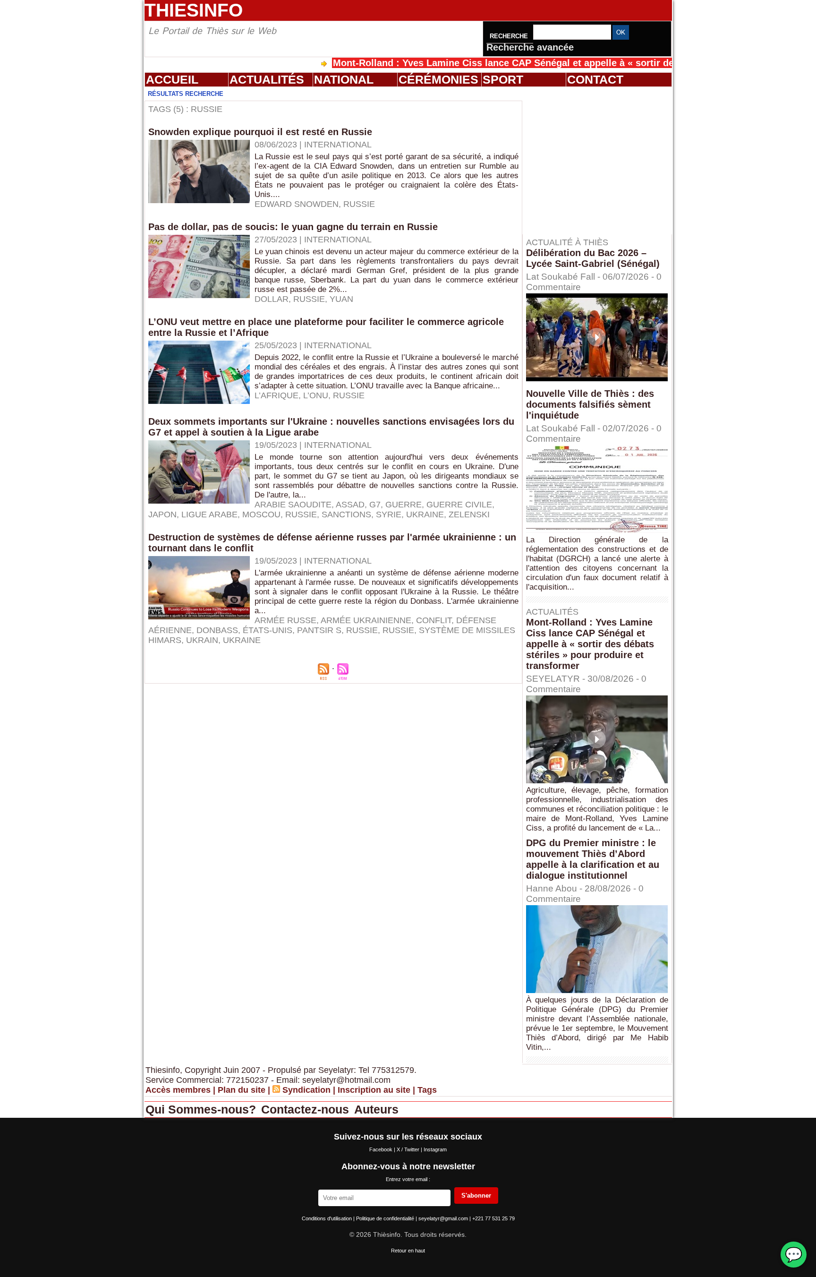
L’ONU (315, 395)
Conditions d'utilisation (327, 1218)
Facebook (381, 1149)
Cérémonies (438, 79)
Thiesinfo (193, 10)
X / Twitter (409, 1149)
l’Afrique (276, 395)
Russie (359, 204)
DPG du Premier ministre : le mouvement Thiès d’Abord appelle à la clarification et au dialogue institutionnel (592, 859)
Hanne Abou (551, 888)
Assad (350, 504)
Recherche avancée (530, 47)
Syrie (388, 514)
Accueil (172, 79)
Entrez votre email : (408, 1179)
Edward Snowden (297, 204)
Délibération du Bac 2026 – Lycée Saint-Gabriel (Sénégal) (593, 258)
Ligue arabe (209, 514)
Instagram (435, 1149)
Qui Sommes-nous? (202, 1109)
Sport (503, 79)
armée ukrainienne (366, 620)
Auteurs (376, 1109)
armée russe (285, 620)
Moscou (261, 514)
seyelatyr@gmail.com (443, 1218)
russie (362, 630)
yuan (341, 299)
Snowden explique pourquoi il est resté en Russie (260, 132)
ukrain (202, 640)
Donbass (217, 630)
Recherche (510, 36)
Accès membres (178, 1090)
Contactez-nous (306, 1109)
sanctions (346, 514)
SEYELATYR (553, 679)
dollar (272, 299)
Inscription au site (374, 1090)
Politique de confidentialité (386, 1218)
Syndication (306, 1090)
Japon (162, 514)
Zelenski (469, 514)
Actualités (267, 79)
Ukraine (425, 514)
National (344, 79)
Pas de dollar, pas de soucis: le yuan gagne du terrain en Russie (293, 227)
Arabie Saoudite (293, 504)
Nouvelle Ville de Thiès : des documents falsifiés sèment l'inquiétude (590, 404)
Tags (427, 1090)
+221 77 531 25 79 (493, 1218)
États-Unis (267, 630)
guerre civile (459, 504)
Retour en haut (408, 1250)
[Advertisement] (601, 160)
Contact (595, 79)
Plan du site (241, 1090)
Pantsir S (319, 630)
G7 (375, 504)
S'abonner (476, 1195)
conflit (433, 620)
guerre (403, 504)
